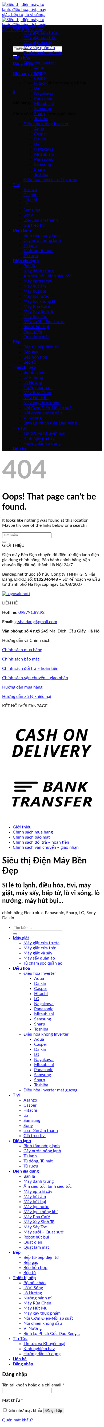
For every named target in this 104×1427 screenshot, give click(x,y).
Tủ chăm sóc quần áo (42, 53)
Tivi (16, 185)
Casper (40, 78)
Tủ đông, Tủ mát (38, 251)
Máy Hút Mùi (36, 398)
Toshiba (41, 119)
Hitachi (41, 83)
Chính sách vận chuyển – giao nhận (35, 678)
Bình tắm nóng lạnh (41, 235)
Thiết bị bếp (24, 367)
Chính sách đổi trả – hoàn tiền (30, 668)
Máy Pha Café (36, 306)
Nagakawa (44, 93)
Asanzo (30, 190)
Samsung (42, 109)
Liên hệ (20, 448)
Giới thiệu (22, 827)
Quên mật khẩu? (17, 1420)
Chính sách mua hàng (22, 650)
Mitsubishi (44, 103)
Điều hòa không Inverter (46, 124)
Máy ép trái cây (37, 281)
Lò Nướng (32, 382)
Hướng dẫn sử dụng (42, 443)
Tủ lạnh (30, 245)
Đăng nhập (53, 1411)
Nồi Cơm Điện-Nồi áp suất (48, 408)
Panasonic (43, 98)
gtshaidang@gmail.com (35, 622)
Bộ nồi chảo (34, 372)
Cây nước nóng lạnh (42, 240)
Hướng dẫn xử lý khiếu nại (26, 696)
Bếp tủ (29, 362)
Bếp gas (30, 352)
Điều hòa (21, 58)
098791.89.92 (31, 612)
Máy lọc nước (36, 296)
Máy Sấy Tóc (35, 317)
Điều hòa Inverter (39, 63)
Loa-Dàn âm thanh (40, 220)
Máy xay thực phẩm (42, 403)
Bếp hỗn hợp (35, 357)
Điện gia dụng (26, 261)
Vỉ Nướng (32, 418)
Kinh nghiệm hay (39, 438)
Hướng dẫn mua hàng (22, 687)
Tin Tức (20, 428)
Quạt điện (32, 332)
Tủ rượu (30, 256)
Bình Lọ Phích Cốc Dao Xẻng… (51, 423)
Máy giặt (21, 27)
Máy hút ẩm (34, 286)
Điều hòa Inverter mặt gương (50, 180)
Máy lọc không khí (40, 301)
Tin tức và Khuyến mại (44, 433)
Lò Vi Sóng (33, 377)
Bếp (17, 342)
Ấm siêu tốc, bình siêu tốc (47, 276)
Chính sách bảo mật (20, 659)
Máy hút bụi (34, 291)
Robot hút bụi (36, 327)
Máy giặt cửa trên (40, 38)
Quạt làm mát (36, 337)
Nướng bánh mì (38, 388)
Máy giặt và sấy (37, 43)
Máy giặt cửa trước (41, 32)
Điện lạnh (22, 230)
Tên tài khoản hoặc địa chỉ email (33, 1385)
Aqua (39, 68)
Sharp (39, 114)
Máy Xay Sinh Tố (38, 311)
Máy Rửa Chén (37, 393)
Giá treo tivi (34, 225)
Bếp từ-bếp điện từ (41, 347)
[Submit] (15, 55)
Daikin (40, 73)
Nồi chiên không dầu (42, 413)
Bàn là (29, 266)
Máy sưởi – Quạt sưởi (44, 322)
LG (36, 88)
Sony (28, 215)
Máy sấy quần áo (39, 48)
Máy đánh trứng (38, 271)
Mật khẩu (12, 1400)
